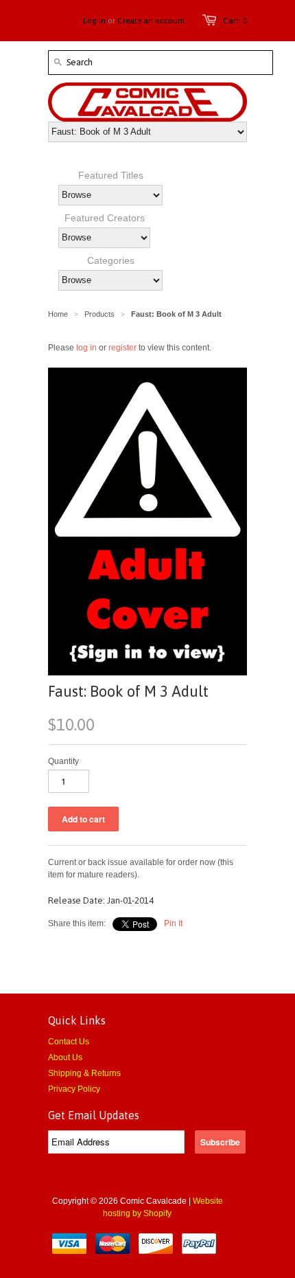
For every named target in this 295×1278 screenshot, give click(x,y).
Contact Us (68, 1041)
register (122, 347)
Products (99, 314)
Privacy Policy (74, 1089)
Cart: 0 (235, 20)
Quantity (63, 761)
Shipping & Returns (84, 1073)
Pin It (173, 923)
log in (86, 347)
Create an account (151, 20)
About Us (65, 1057)
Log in (94, 20)
